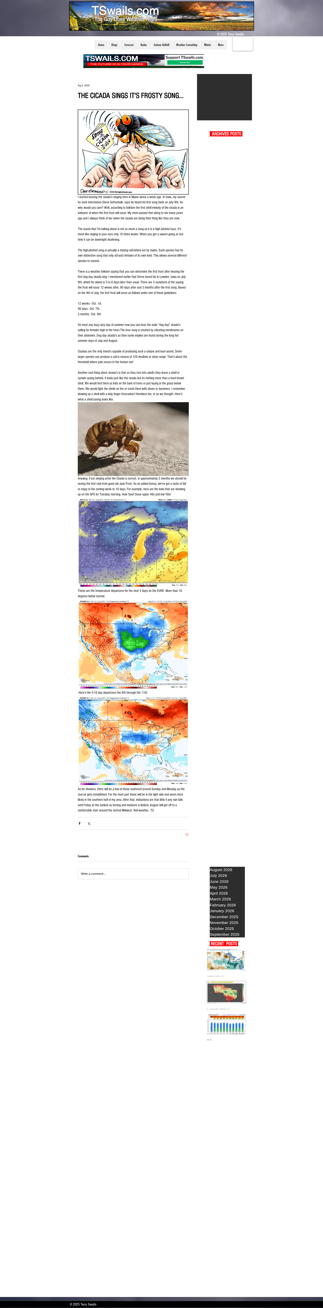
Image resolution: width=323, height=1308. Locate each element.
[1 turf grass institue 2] (224, 97)
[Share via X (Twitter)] (88, 823)
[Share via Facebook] (79, 823)
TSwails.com (125, 10)
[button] (114, 45)
